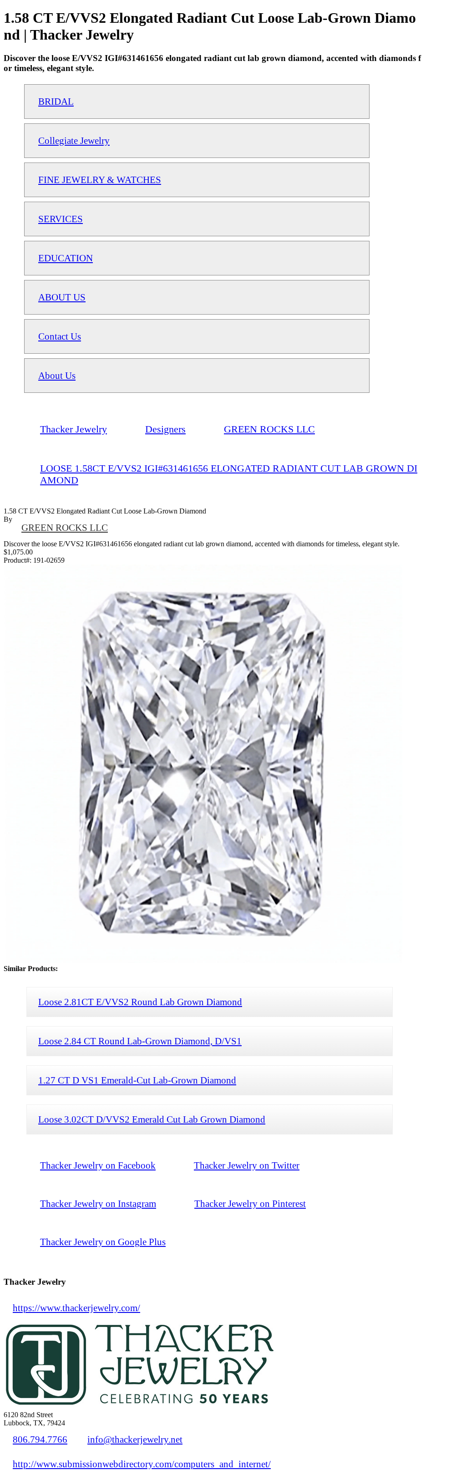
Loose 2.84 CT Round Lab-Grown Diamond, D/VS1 (140, 1041)
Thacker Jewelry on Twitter (246, 1165)
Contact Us (59, 336)
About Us (57, 375)
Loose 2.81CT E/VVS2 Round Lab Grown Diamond (140, 1002)
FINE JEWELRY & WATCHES (99, 179)
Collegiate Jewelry (74, 140)
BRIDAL (56, 101)
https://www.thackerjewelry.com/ (76, 1307)
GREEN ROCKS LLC (64, 527)
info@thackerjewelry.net (134, 1439)
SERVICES (60, 219)
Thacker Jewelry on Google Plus (103, 1241)
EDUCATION (65, 258)
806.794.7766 (40, 1439)
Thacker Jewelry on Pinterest (250, 1203)
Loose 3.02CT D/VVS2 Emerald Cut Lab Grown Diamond (151, 1119)
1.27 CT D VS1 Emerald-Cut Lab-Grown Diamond (137, 1080)
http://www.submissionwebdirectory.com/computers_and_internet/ (142, 1464)
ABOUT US (62, 297)
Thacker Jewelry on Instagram (98, 1203)
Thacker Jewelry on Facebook (98, 1165)
